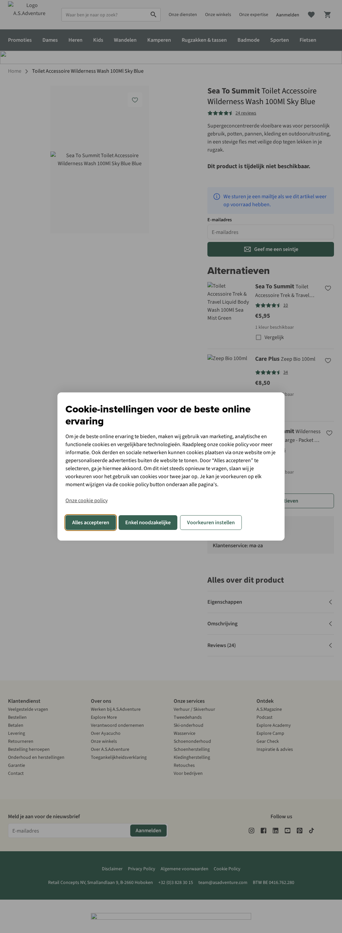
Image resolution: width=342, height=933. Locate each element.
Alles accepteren (90, 522)
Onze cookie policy (86, 500)
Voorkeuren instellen (211, 522)
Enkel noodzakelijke (148, 522)
